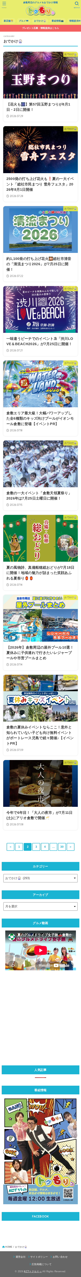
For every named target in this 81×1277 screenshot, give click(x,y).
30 (61, 846)
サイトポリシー (39, 1256)
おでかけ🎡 (40, 21)
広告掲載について (42, 1264)
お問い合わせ (60, 1256)
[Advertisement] (40, 1017)
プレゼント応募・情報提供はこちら (40, 28)
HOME (8, 1247)
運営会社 (21, 1256)
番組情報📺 (57, 21)
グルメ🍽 (23, 21)
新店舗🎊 (8, 21)
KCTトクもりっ (33, 1271)
